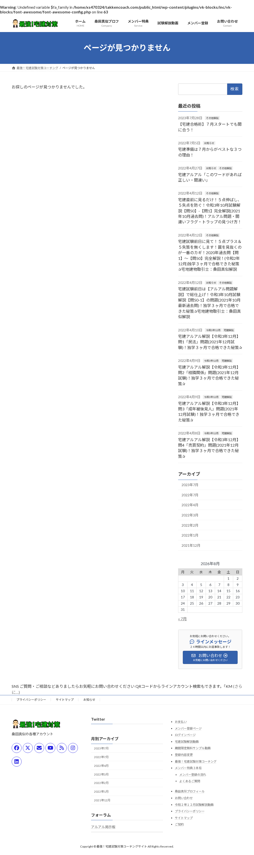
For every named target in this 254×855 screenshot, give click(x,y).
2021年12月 (191, 545)
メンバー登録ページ (188, 728)
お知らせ (209, 143)
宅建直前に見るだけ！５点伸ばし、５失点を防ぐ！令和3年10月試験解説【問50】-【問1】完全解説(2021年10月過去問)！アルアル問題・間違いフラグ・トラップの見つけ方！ (210, 210)
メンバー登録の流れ (192, 774)
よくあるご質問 (189, 781)
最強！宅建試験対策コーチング (196, 761)
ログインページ (185, 735)
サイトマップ (65, 699)
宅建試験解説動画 (187, 741)
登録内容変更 (184, 755)
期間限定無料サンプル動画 (193, 748)
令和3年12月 (213, 329)
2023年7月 (190, 485)
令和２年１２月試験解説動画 (194, 804)
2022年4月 (190, 505)
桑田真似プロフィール (190, 791)
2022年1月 (190, 535)
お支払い (181, 722)
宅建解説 (229, 329)
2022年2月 (190, 525)
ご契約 (179, 824)
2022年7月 (190, 495)
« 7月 (182, 618)
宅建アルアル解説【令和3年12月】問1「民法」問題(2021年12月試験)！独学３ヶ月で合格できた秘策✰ (210, 342)
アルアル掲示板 (103, 826)
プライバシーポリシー (31, 699)
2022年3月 (190, 515)
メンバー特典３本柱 (188, 768)
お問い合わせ (184, 798)
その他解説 (212, 117)
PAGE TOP (243, 824)
